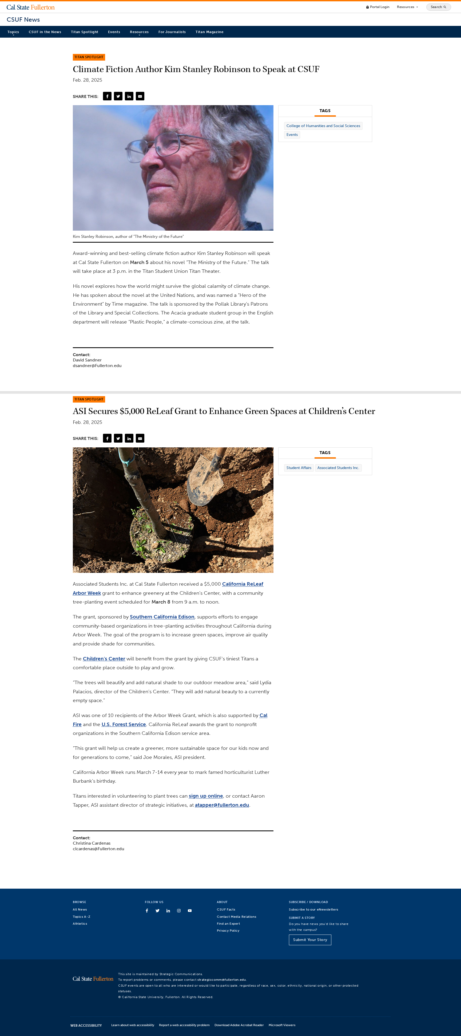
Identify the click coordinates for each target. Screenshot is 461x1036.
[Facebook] (107, 96)
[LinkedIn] (129, 96)
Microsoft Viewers (282, 1025)
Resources (408, 7)
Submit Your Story (310, 939)
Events (114, 32)
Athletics (80, 923)
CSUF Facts (226, 909)
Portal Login (378, 7)
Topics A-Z (81, 917)
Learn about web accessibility (132, 1025)
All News (80, 909)
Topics (13, 32)
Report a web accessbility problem (184, 1025)
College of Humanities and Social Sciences (323, 126)
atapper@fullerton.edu (222, 805)
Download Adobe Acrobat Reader (239, 1025)
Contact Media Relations (236, 917)
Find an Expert (228, 923)
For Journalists (172, 32)
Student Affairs (299, 468)
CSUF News (23, 20)
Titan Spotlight (85, 32)
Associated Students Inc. (338, 468)
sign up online (206, 796)
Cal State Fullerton (31, 7)
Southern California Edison (162, 617)
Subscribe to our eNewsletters (313, 909)
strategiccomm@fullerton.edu (221, 980)
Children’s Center (104, 659)
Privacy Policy (228, 930)
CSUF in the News (45, 32)
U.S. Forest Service (124, 724)
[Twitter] (118, 96)
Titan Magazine (210, 32)
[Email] (140, 96)
